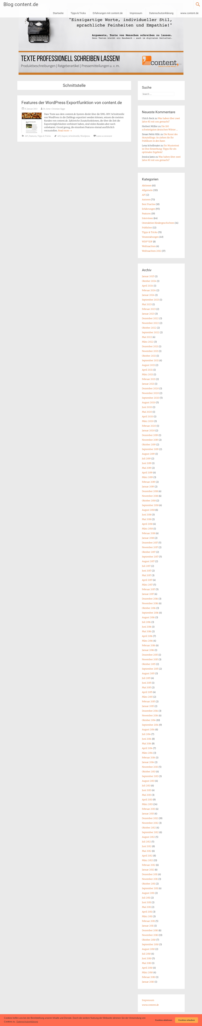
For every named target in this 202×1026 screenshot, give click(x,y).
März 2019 (147, 477)
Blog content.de (20, 4)
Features (33, 136)
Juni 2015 (146, 682)
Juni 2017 (146, 570)
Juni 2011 (146, 902)
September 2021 (150, 360)
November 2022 (150, 323)
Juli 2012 (146, 841)
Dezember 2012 (150, 818)
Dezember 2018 (150, 491)
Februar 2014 (148, 757)
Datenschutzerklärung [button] (27, 1022)
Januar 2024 (148, 295)
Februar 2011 (148, 921)
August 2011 (148, 893)
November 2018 (150, 496)
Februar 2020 (149, 425)
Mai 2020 (147, 411)
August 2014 (148, 729)
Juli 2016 (146, 622)
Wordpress (85, 136)
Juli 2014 (146, 734)
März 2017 (147, 584)
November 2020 (150, 393)
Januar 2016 (148, 650)
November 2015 (150, 659)
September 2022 (150, 332)
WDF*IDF (147, 241)
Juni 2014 (146, 738)
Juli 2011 (146, 897)
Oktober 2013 (149, 771)
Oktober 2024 (149, 281)
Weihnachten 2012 (151, 251)
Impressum (136, 13)
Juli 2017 (146, 566)
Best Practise (148, 204)
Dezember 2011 (150, 874)
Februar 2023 (149, 309)
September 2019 (150, 449)
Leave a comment (104, 136)
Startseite (58, 13)
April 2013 (147, 799)
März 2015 (147, 696)
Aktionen (146, 185)
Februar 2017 (148, 589)
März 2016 (147, 640)
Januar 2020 (148, 430)
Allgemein (147, 190)
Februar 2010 (148, 977)
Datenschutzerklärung (161, 13)
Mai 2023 (147, 304)
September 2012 (150, 832)
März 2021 (147, 374)
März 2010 (147, 972)
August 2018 (148, 510)
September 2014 (150, 724)
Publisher (147, 227)
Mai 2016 (146, 631)
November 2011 (150, 879)
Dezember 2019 (150, 435)
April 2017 (147, 580)
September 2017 (150, 556)
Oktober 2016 (149, 608)
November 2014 (150, 715)
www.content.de (189, 13)
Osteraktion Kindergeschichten (158, 222)
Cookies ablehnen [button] (163, 1020)
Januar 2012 (148, 869)
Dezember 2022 (150, 318)
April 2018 (147, 524)
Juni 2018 (146, 514)
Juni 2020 (147, 407)
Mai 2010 (146, 963)
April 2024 (147, 285)
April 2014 (147, 748)
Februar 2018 (148, 533)
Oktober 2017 (149, 552)
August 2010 (148, 949)
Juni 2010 (146, 958)
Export (65, 136)
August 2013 (148, 780)
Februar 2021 (148, 379)
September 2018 (150, 505)
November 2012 (150, 823)
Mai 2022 (147, 337)
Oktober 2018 (149, 500)
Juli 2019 (146, 458)
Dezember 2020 (150, 388)
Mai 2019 (146, 467)
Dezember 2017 (150, 542)
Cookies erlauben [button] (186, 1020)
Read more (65, 130)
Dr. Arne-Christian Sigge (54, 109)
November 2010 (150, 935)
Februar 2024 (149, 290)
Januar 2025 (148, 276)
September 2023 (150, 299)
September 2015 (150, 668)
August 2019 (148, 453)
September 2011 (150, 888)
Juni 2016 (146, 626)
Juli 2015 (146, 678)
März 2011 (147, 916)
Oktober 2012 (149, 827)
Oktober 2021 (149, 355)
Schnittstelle (74, 136)
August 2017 (148, 561)
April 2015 (147, 692)
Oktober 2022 (149, 327)
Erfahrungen (148, 208)
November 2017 (150, 547)
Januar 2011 (148, 925)
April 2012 (147, 855)
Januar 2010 (148, 981)
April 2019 (147, 472)
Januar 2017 (148, 594)
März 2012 (147, 860)
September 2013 (150, 776)
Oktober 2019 (149, 444)
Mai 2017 (146, 575)
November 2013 (150, 766)
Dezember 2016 (150, 598)
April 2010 (147, 967)
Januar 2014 (148, 762)
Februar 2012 (148, 865)
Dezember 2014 (150, 710)
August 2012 (148, 837)
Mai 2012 (146, 851)
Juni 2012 (147, 846)
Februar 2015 (148, 701)
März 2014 (147, 752)
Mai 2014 (146, 743)
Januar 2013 (148, 813)
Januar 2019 (148, 486)
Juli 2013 (146, 785)
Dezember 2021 (150, 346)
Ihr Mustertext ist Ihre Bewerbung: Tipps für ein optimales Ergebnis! (160, 148)
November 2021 (150, 351)
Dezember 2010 (150, 930)
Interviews (147, 218)
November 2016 (150, 603)
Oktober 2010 (149, 939)
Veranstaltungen (150, 237)
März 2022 (147, 341)
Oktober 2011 (148, 883)
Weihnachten (149, 246)
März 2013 (147, 804)
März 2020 (147, 421)
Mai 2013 (146, 795)
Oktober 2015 (149, 664)
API (26, 136)
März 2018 (147, 528)
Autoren (146, 199)
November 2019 (150, 439)
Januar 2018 (148, 538)
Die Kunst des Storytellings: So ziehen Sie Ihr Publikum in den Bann (160, 137)
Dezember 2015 (150, 654)
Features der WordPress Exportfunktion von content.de (71, 102)
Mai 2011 (146, 907)
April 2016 (147, 636)
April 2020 (147, 416)
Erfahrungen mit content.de (108, 13)
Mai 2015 (146, 687)
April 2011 (147, 911)
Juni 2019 (146, 463)
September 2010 (150, 944)
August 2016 (148, 617)
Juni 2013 (146, 790)
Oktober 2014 (149, 720)
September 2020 (150, 397)
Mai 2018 (146, 519)
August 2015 (148, 673)
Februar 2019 (148, 482)
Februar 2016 (148, 645)
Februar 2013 (148, 809)
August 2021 (148, 365)
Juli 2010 (146, 953)
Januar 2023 (148, 313)
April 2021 (147, 369)
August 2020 (148, 402)
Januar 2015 (148, 706)
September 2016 (150, 612)
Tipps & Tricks (78, 13)
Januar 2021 (148, 383)
